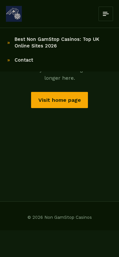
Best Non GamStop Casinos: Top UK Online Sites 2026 (57, 42)
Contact (24, 60)
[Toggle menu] (106, 14)
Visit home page (59, 100)
